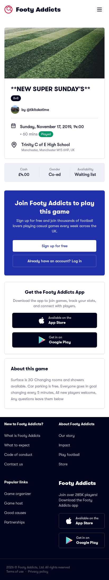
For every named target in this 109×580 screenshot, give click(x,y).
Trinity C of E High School (45, 144)
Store (63, 464)
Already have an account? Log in (55, 261)
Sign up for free (54, 246)
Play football (69, 454)
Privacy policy (38, 571)
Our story (67, 435)
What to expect (17, 445)
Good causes (15, 513)
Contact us (13, 464)
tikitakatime (39, 109)
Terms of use (15, 571)
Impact (64, 445)
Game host (13, 503)
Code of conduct (18, 454)
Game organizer (17, 494)
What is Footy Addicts (22, 435)
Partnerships (14, 522)
